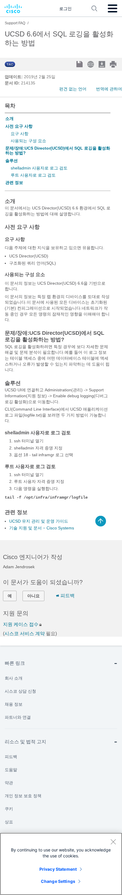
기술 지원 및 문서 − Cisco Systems (41, 528)
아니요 (33, 595)
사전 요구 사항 (19, 126)
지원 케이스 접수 (20, 624)
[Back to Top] (100, 521)
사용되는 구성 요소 (28, 140)
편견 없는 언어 (72, 89)
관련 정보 (14, 182)
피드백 (67, 595)
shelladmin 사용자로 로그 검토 (39, 168)
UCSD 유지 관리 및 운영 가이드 (38, 521)
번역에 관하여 (109, 89)
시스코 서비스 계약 (24, 633)
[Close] (113, 842)
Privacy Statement (58, 869)
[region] (61, 864)
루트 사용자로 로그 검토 (33, 175)
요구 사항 (19, 133)
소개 (9, 118)
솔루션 (11, 160)
